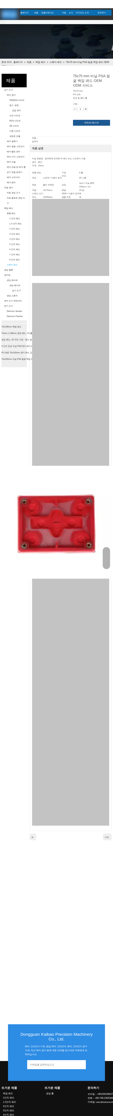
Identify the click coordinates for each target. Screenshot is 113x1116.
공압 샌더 (16, 110)
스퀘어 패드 (12, 265)
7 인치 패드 (14, 254)
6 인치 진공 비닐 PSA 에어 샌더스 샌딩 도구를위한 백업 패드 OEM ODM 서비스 (19, 346)
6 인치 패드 (14, 249)
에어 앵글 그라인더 (15, 146)
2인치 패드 (8, 1106)
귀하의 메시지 (91, 122)
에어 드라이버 (13, 177)
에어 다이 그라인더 (15, 157)
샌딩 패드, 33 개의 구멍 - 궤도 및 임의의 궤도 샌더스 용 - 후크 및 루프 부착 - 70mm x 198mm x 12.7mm (19, 339)
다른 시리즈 (14, 131)
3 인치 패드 (14, 234)
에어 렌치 (11, 182)
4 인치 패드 (14, 239)
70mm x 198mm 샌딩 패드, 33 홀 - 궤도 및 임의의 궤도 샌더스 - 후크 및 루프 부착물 (19, 333)
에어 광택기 (12, 141)
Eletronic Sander (14, 311)
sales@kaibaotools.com (34, 3)
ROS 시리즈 (15, 121)
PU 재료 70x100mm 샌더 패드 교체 (17, 352)
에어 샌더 (11, 95)
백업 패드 (8, 208)
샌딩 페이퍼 (12, 280)
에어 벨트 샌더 (13, 151)
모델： (35, 138)
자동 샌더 (8, 187)
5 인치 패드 (14, 244)
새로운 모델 (14, 136)
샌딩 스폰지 (12, 295)
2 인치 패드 (14, 229)
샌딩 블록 (8, 270)
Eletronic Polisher (15, 316)
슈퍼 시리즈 (14, 115)
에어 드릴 (11, 162)
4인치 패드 (8, 1115)
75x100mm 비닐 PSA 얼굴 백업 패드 (18, 359)
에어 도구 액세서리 (13, 301)
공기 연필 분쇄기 (14, 172)
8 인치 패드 (14, 259)
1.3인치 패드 (9, 1102)
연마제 (7, 275)
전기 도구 (8, 306)
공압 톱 (50, 1093)
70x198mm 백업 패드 (11, 326)
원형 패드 (11, 213)
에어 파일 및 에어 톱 (16, 167)
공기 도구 (8, 90)
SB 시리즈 (14, 126)
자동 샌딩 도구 (13, 193)
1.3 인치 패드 (15, 223)
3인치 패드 (8, 1110)
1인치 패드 (8, 1097)
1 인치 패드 (14, 218)
